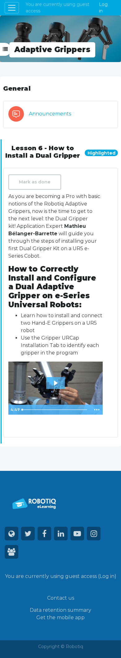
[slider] (55, 410)
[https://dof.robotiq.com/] (11, 552)
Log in (103, 8)
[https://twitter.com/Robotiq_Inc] (28, 533)
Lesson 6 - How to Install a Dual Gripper (42, 151)
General (17, 88)
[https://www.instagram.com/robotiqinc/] (94, 533)
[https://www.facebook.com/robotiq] (44, 533)
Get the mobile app (60, 617)
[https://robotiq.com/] (11, 533)
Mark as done (35, 182)
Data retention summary (60, 610)
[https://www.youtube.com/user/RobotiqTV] (77, 533)
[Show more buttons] (97, 410)
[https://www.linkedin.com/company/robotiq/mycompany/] (61, 533)
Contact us (60, 598)
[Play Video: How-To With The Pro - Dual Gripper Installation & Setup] (55, 383)
